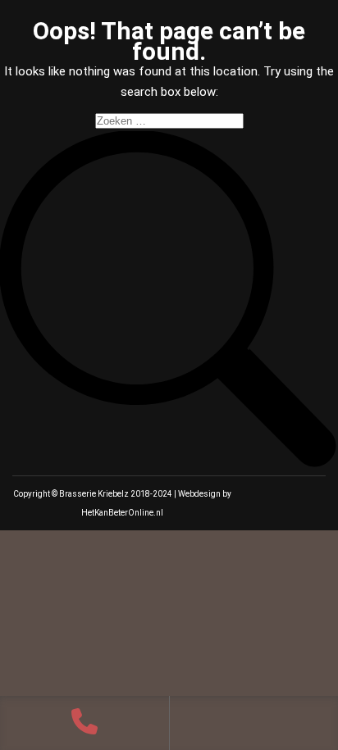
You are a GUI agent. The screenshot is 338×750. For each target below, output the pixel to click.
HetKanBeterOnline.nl (122, 512)
